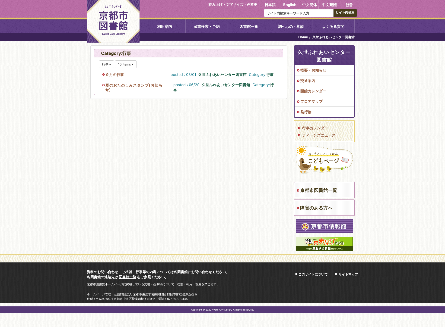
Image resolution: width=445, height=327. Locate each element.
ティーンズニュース (319, 135)
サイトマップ (348, 274)
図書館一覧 (249, 26)
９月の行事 (114, 74)
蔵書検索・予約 (207, 26)
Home (303, 37)
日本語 (270, 4)
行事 (270, 74)
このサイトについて (313, 274)
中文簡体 (309, 4)
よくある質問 (333, 26)
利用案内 (164, 26)
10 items (125, 64)
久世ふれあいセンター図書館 (222, 74)
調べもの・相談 (291, 26)
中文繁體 (329, 4)
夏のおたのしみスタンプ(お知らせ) (133, 87)
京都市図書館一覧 (318, 190)
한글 (349, 4)
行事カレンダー (315, 128)
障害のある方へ (316, 208)
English (289, 4)
